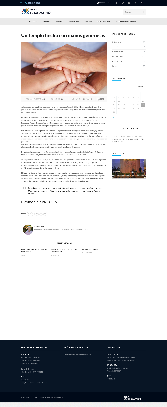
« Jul (113, 117)
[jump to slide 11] (138, 175)
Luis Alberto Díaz (37, 99)
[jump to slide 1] (113, 175)
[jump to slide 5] (123, 175)
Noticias (88, 22)
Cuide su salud (116, 42)
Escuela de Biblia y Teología (127, 22)
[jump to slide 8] (130, 175)
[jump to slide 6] (125, 175)
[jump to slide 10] (135, 175)
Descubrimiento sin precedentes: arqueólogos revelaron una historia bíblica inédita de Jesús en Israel (128, 139)
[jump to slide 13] (143, 175)
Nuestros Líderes (117, 61)
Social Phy (115, 137)
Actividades (74, 22)
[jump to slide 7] (128, 175)
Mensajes (46, 22)
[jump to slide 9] (133, 175)
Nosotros (33, 22)
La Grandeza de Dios (89, 249)
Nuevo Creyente (103, 22)
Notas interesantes (118, 52)
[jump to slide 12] (140, 175)
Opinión (114, 66)
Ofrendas (60, 22)
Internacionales (117, 47)
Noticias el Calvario (118, 56)
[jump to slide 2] (115, 175)
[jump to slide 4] (120, 175)
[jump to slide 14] (113, 177)
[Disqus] (64, 296)
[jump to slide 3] (118, 175)
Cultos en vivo (105, 3)
